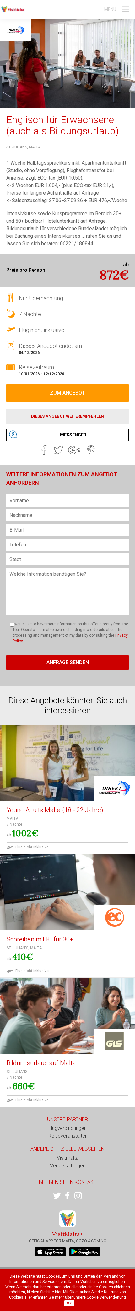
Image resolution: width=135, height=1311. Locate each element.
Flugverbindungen (67, 1128)
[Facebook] (44, 450)
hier (58, 1292)
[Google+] (74, 450)
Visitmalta (67, 1158)
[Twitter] (58, 450)
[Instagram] (78, 1195)
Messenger (73, 434)
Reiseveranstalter (67, 1136)
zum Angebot (67, 393)
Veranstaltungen (67, 1166)
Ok (69, 1303)
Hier (28, 1297)
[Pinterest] (91, 450)
